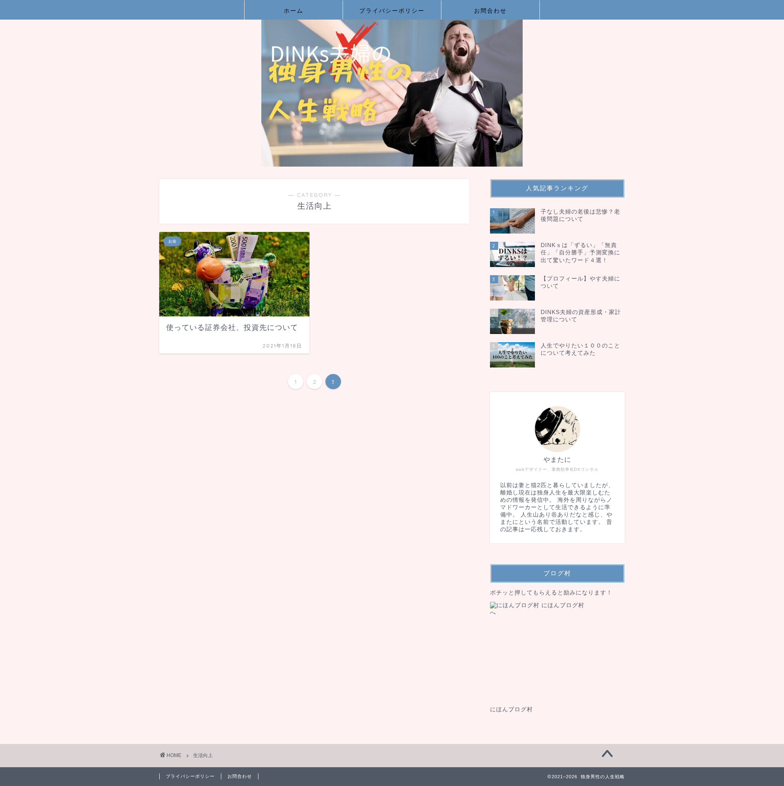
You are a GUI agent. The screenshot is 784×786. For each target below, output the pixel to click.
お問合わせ (490, 10)
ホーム (293, 10)
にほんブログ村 (511, 709)
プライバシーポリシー (392, 10)
